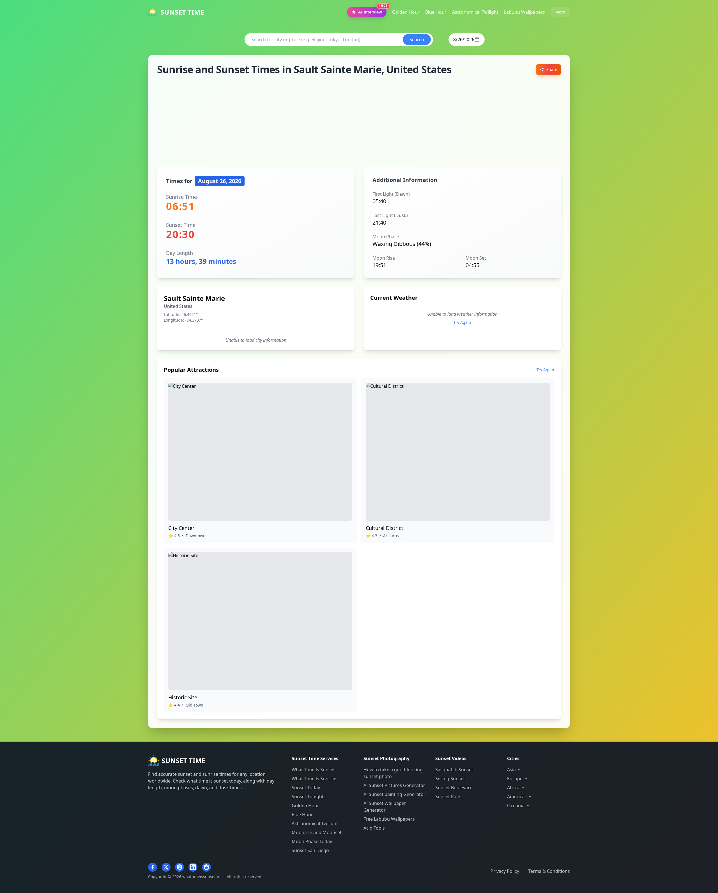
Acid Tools (374, 828)
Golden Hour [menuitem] (406, 12)
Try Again (462, 322)
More (560, 12)
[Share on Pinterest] (179, 867)
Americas (517, 796)
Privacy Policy (505, 871)
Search (416, 39)
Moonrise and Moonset (317, 832)
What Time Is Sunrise (314, 779)
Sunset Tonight (308, 796)
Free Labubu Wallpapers (389, 819)
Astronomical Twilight (315, 823)
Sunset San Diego (310, 850)
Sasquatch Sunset (454, 770)
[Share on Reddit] (206, 867)
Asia (511, 770)
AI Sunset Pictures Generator (394, 785)
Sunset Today (306, 787)
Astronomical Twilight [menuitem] (475, 12)
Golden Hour (305, 805)
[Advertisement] (359, 121)
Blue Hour (302, 814)
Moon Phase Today (312, 841)
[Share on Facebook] (152, 867)
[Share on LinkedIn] (192, 867)
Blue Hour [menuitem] (436, 12)
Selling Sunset (450, 779)
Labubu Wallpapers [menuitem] (524, 12)
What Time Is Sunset (313, 770)
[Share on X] (166, 867)
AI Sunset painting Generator (394, 794)
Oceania (515, 805)
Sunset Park (448, 796)
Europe (515, 779)
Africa (513, 787)
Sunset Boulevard (454, 787)
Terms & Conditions (549, 871)
